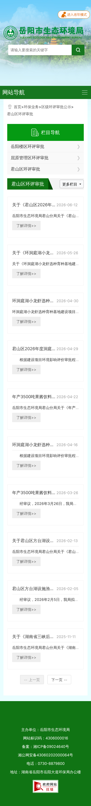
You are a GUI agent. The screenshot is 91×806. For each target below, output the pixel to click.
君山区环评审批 (20, 113)
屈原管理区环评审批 (30, 157)
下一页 (59, 679)
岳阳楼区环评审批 (27, 146)
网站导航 (13, 92)
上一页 (32, 679)
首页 (17, 106)
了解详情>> (26, 225)
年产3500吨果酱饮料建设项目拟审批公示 (51, 492)
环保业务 (31, 106)
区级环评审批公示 (56, 106)
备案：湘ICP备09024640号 (45, 746)
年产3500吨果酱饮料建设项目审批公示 (48, 396)
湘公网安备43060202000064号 (45, 755)
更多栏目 (70, 184)
